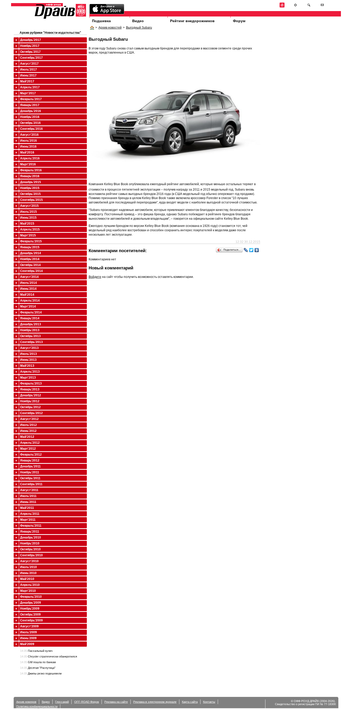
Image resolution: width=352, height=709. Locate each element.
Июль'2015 (28, 211)
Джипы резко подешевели (41, 673)
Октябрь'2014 (30, 265)
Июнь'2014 (28, 289)
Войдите (95, 277)
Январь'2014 (29, 318)
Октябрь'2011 (30, 478)
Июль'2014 (28, 283)
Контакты (209, 701)
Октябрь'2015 (30, 194)
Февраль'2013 (31, 383)
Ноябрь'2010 (29, 543)
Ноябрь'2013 (29, 330)
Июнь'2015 (28, 217)
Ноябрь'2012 (29, 401)
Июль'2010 (28, 567)
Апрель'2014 (30, 300)
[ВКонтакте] (256, 250)
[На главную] (282, 6)
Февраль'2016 (31, 170)
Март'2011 (28, 520)
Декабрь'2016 (30, 111)
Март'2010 (28, 591)
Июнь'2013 (28, 360)
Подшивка (101, 21)
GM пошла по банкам (38, 662)
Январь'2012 (29, 460)
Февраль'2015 (31, 241)
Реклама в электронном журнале (155, 701)
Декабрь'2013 (30, 324)
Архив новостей (110, 27)
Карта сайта (190, 701)
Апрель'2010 (30, 585)
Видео (138, 21)
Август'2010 (29, 561)
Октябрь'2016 (30, 123)
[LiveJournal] (246, 250)
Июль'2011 (28, 496)
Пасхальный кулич (36, 650)
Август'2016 (29, 134)
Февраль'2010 (31, 597)
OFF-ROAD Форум (86, 701)
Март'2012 (28, 448)
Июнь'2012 (28, 431)
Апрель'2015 (30, 229)
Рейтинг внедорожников (192, 21)
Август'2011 (29, 490)
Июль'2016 (28, 140)
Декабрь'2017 (30, 40)
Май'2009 (27, 644)
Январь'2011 (29, 531)
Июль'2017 (28, 69)
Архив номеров (26, 701)
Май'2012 (27, 437)
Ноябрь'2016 (29, 117)
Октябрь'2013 (30, 336)
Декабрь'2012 (30, 395)
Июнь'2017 (28, 75)
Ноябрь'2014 (29, 259)
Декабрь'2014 (30, 253)
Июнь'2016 (28, 146)
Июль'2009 (28, 632)
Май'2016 (27, 152)
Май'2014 (27, 294)
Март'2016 (28, 164)
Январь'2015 (29, 247)
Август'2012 (29, 419)
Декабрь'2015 (30, 182)
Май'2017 (27, 81)
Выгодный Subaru (139, 27)
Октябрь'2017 (30, 52)
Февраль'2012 (31, 454)
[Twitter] (251, 250)
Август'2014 (29, 277)
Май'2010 (27, 579)
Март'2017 (28, 93)
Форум (239, 21)
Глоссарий (62, 701)
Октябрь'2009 (30, 614)
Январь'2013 (29, 389)
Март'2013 (28, 377)
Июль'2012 (28, 425)
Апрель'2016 (30, 158)
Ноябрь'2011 (29, 472)
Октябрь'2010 (30, 549)
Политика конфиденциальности (36, 706)
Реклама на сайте (116, 701)
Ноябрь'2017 (29, 46)
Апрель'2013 (30, 371)
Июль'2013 (28, 354)
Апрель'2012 (30, 443)
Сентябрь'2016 (31, 129)
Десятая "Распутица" (37, 667)
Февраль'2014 (31, 312)
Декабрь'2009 (30, 602)
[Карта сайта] (295, 6)
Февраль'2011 (30, 525)
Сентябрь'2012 (31, 413)
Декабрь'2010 (30, 537)
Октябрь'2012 (30, 407)
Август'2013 (29, 348)
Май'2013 (27, 366)
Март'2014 (28, 306)
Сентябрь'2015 (31, 200)
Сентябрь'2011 (31, 484)
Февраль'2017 (31, 99)
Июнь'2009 (28, 638)
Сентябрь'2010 (31, 555)
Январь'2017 (29, 105)
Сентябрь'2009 (31, 620)
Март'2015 (28, 235)
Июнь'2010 (28, 573)
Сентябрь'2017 (31, 57)
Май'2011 (27, 508)
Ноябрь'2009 (29, 608)
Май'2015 (27, 223)
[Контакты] (322, 6)
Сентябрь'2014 (31, 271)
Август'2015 (29, 206)
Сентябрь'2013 (31, 342)
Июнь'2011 (28, 502)
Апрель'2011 (29, 514)
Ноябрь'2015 (29, 188)
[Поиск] (308, 6)
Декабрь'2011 (30, 466)
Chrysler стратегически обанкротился (48, 656)
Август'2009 (29, 626)
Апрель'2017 (30, 87)
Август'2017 (29, 63)
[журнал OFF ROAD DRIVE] (60, 18)
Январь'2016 (29, 176)
